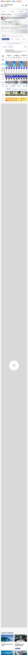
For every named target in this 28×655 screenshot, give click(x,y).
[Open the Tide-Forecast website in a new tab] (14, 1)
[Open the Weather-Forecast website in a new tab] (19, 1)
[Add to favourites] (2, 31)
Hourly (12, 39)
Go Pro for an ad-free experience (14, 43)
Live (8, 36)
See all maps (3, 64)
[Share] (8, 31)
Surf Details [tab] (15, 89)
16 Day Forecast (5, 39)
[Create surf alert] (5, 31)
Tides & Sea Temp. (14, 36)
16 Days (5, 46)
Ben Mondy (3, 642)
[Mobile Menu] (26, 5)
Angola (3, 14)
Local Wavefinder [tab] (23, 89)
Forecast (4, 36)
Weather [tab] (8, 89)
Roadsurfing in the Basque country (19, 645)
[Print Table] (11, 31)
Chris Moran (17, 642)
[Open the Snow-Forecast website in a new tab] (3, 1)
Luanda (9, 14)
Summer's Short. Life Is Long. (7, 645)
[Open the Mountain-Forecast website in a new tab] (8, 1)
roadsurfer (17, 648)
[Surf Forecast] (7, 5)
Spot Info (20, 36)
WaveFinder (18, 39)
